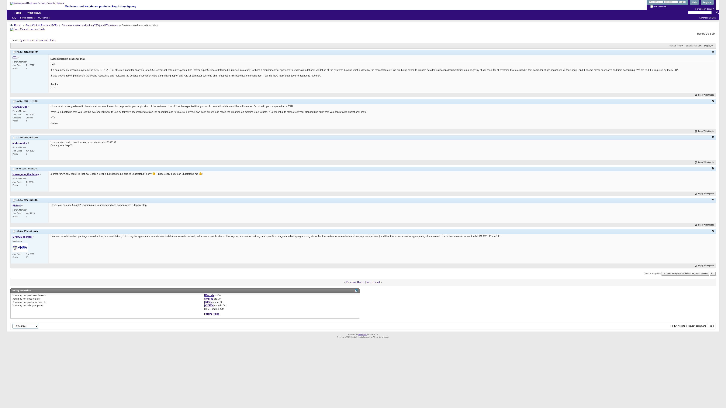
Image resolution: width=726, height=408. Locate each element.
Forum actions (26, 18)
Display (707, 46)
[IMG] (207, 302)
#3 (713, 137)
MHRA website (678, 326)
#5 (713, 200)
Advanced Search (707, 18)
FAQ (14, 18)
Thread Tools (675, 46)
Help (694, 2)
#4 (713, 168)
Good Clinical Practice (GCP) (41, 25)
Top (712, 274)
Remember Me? (660, 7)
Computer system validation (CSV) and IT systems (90, 25)
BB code (209, 295)
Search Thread (693, 46)
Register (707, 2)
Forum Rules (211, 313)
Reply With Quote (706, 95)
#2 (713, 101)
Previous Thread (355, 282)
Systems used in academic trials (37, 40)
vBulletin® (362, 335)
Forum (18, 13)
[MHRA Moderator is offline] (20, 247)
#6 (713, 231)
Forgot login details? (704, 9)
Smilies (208, 298)
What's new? (34, 13)
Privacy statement (697, 326)
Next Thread (373, 282)
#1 (713, 52)
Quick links (43, 18)
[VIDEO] (208, 305)
